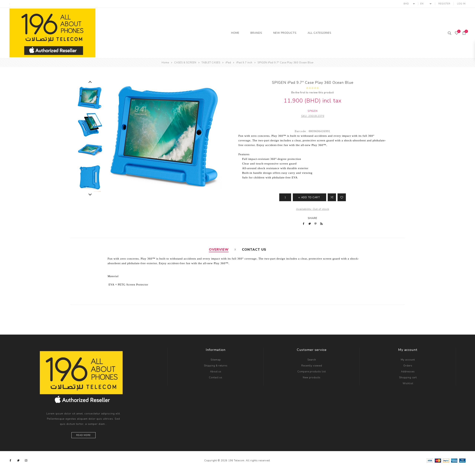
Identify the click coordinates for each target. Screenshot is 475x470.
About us (215, 371)
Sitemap (216, 359)
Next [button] (90, 195)
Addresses (408, 371)
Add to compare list (332, 197)
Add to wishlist (342, 197)
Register (444, 3)
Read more (83, 435)
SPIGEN (313, 111)
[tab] (218, 249)
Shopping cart (408, 377)
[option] (90, 98)
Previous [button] (90, 82)
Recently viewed (311, 365)
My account (408, 359)
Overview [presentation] (219, 249)
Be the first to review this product (312, 92)
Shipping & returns (215, 365)
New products (311, 377)
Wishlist (408, 383)
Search (311, 359)
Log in (461, 3)
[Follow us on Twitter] (18, 461)
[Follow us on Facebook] (11, 461)
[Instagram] (26, 461)
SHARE (312, 218)
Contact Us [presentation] (254, 249)
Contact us (215, 377)
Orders (407, 365)
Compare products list (311, 371)
